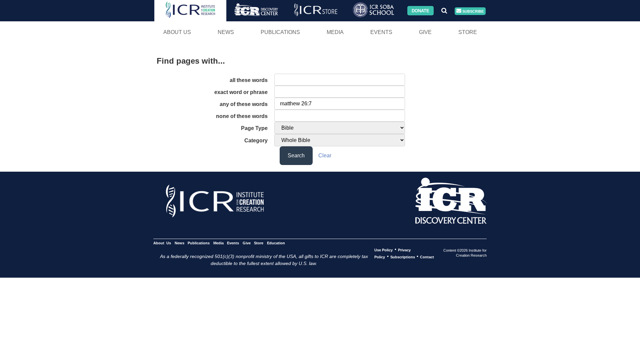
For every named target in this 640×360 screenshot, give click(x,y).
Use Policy (383, 250)
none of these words (242, 116)
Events (381, 32)
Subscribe (472, 11)
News (226, 32)
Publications (280, 32)
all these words (249, 80)
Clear (324, 155)
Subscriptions (402, 257)
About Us (177, 32)
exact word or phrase (241, 92)
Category (256, 140)
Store (467, 32)
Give (425, 32)
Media (335, 32)
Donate (420, 10)
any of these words (244, 104)
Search (296, 155)
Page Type (254, 128)
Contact (427, 257)
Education (276, 243)
